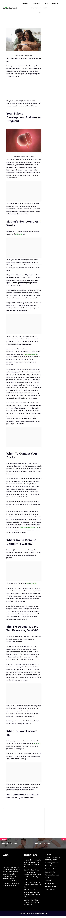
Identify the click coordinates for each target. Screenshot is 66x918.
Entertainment (36, 8)
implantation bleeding (30, 354)
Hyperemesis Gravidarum (29, 527)
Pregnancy (36, 3)
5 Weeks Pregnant (43, 843)
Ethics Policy (49, 880)
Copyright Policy (50, 872)
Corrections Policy (51, 869)
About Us (48, 854)
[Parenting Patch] (10, 8)
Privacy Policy (49, 883)
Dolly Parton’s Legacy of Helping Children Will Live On (32, 885)
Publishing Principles (51, 863)
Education (55, 3)
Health (47, 3)
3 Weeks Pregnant (10, 843)
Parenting (25, 3)
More (45, 8)
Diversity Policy (50, 889)
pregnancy (18, 234)
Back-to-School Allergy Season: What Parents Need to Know (31, 902)
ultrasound (37, 743)
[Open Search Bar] (40, 12)
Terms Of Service (50, 886)
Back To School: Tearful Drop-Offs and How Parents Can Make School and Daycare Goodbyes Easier (32, 874)
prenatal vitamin (31, 583)
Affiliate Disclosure (51, 866)
